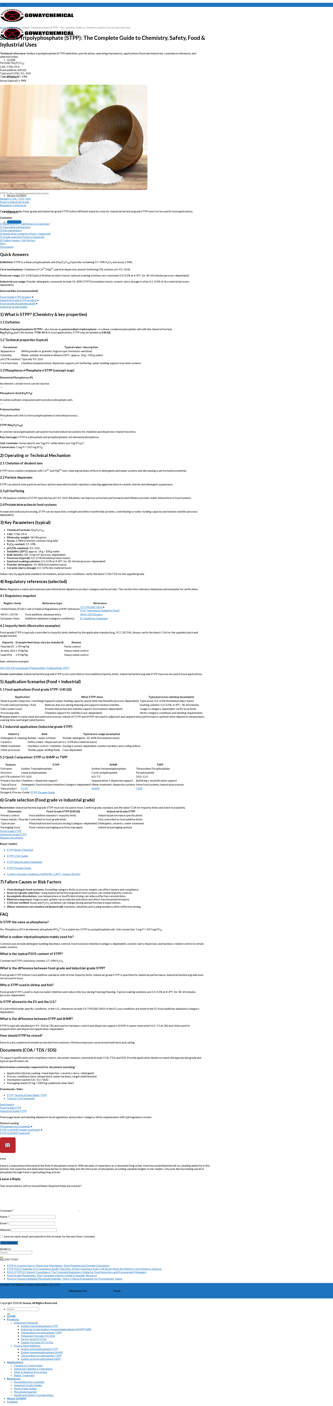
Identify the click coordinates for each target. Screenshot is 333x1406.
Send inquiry (7, 1104)
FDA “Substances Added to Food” (100, 610)
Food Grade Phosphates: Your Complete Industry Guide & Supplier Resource (52, 1275)
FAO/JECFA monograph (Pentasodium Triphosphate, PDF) (34, 667)
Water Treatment (24, 1375)
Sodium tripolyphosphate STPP (39, 1326)
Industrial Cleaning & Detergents (33, 1368)
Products (5, 1290)
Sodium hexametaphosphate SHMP (42, 1352)
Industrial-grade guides (14, 306)
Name (4, 1216)
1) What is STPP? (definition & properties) (25, 223)
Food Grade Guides (25, 1388)
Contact (61, 1290)
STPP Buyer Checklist (20, 849)
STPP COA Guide (17, 855)
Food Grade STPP (10, 831)
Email (4, 1223)
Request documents (11, 837)
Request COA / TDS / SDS (15, 198)
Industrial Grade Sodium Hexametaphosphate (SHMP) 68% (56, 1329)
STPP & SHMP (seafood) (15, 1133)
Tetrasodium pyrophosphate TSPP (41, 1332)
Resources (14, 27)
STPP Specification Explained (24, 861)
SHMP (96, 788)
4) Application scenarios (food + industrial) (25, 233)
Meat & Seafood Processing (30, 1372)
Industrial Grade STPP (13, 834)
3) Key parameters (11, 230)
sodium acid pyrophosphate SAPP (41, 1358)
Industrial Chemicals (26, 1322)
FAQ (3, 243)
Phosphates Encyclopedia (29, 1381)
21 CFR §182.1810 (91, 607)
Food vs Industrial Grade (14, 202)
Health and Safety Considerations (34, 1395)
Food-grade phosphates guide (17, 303)
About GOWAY (16, 195)
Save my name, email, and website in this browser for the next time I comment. (49, 1236)
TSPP (139, 788)
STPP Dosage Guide (43, 792)
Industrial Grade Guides (28, 1385)
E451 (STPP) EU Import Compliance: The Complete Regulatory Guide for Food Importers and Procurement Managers (76, 1272)
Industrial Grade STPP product (18, 300)
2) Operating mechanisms (15, 227)
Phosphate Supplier (25, 1391)
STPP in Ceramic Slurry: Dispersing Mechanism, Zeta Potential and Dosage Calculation (58, 1265)
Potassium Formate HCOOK (38, 1335)
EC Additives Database (94, 618)
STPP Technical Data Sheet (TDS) (27, 1095)
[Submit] (1, 1257)
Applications (21, 1290)
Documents (7, 246)
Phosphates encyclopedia (15, 1126)
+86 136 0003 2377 (98, 1290)
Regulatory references (13, 205)
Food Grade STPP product (15, 296)
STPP (24, 788)
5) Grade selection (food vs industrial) (22, 237)
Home (3, 27)
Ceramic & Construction (28, 1365)
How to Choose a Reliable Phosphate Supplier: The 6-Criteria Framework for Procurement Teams (64, 1278)
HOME (11, 59)
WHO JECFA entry (91, 614)
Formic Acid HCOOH (34, 1339)
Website (5, 1229)
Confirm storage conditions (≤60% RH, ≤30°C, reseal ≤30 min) (43, 874)
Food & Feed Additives (27, 1345)
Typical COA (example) (21, 1098)
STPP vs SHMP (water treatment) (20, 1129)
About (50, 1290)
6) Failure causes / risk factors (17, 240)
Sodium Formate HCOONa (37, 1342)
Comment (7, 1210)
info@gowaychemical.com (136, 1290)
